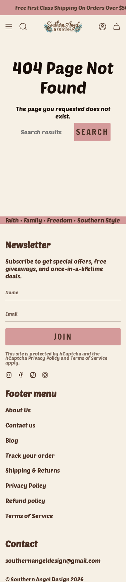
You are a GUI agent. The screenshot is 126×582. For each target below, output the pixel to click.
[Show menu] (9, 26)
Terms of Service (89, 358)
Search (92, 132)
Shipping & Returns (32, 470)
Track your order (30, 455)
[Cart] (117, 26)
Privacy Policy (44, 358)
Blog (11, 440)
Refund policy (25, 500)
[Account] (102, 26)
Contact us (20, 425)
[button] (23, 26)
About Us (18, 410)
